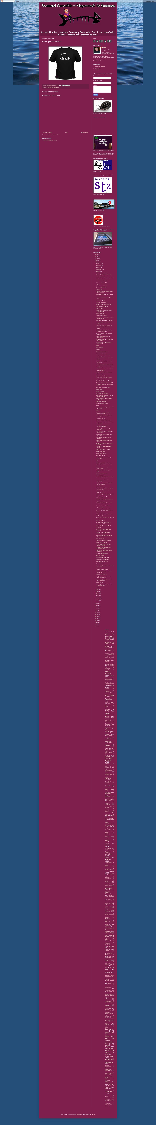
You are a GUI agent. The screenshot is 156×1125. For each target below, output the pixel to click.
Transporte (107, 1087)
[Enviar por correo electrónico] (62, 85)
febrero (97, 599)
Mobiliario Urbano (107, 919)
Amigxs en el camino (109, 653)
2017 (96, 610)
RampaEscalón (108, 994)
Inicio (66, 132)
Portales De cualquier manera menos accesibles (109, 981)
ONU (109, 938)
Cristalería (112, 725)
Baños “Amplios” (99, 374)
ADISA (109, 650)
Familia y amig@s (108, 806)
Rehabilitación (107, 1012)
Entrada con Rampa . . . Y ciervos (103, 449)
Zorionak (106, 1105)
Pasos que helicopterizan (101, 315)
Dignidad (107, 751)
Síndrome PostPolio (107, 1046)
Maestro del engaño (100, 391)
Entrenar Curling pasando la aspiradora (104, 320)
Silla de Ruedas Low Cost (101, 273)
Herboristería (107, 833)
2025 (96, 256)
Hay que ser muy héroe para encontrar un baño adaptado (104, 396)
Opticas (106, 939)
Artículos (110, 658)
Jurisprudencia (108, 878)
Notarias (106, 932)
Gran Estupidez (110, 819)
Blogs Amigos (109, 679)
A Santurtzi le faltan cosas (109, 633)
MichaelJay (79, 1114)
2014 (96, 616)
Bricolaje (106, 680)
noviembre (98, 265)
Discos (106, 752)
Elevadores (107, 771)
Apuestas (106, 657)
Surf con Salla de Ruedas (101, 542)
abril (97, 595)
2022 (96, 262)
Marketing (107, 913)
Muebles (106, 924)
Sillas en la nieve (99, 347)
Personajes (108, 957)
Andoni (104, 47)
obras (106, 935)
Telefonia (106, 1074)
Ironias (111, 871)
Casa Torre (111, 696)
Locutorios (109, 902)
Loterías (106, 907)
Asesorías (107, 661)
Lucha (112, 907)
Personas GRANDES (107, 959)
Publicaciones (108, 988)
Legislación (107, 884)
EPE (109, 785)
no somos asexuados (109, 930)
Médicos (109, 915)
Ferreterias (107, 808)
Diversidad (107, 756)
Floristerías (107, 811)
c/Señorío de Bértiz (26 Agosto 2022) (104, 325)
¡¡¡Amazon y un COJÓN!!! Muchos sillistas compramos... (103, 533)
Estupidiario (107, 801)
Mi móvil (98, 410)
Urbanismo (109, 1091)
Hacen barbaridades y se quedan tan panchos (109, 824)
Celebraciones (108, 699)
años (110, 656)
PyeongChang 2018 (109, 990)
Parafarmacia (107, 943)
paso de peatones (55, 87)
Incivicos (107, 857)
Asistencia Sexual (108, 662)
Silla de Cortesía (99, 515)
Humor (107, 845)
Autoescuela (107, 668)
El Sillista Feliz (99, 289)
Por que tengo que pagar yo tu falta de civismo (109, 977)
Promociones (107, 986)
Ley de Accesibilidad (109, 887)
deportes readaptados (108, 740)
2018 (96, 608)
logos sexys (109, 904)
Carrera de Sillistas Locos (101, 287)
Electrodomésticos (108, 770)
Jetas (112, 873)
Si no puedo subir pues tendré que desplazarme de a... (103, 576)
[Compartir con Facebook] (67, 85)
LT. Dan (97, 587)
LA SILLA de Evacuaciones (102, 393)
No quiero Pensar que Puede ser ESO (104, 382)
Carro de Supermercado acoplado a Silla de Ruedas (104, 275)
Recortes (107, 1005)
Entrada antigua (84, 132)
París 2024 (111, 946)
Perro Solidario (99, 308)
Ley (111, 885)
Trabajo (109, 1085)
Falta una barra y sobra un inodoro (103, 420)
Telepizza (112, 1074)
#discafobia (107, 631)
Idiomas (112, 846)
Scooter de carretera (100, 451)
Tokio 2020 (111, 1084)
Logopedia (107, 903)
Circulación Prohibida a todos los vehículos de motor (103, 545)
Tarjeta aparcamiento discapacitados (108, 1069)
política (109, 972)
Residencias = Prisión (101, 353)
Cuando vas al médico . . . (101, 453)
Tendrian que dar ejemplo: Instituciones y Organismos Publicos (109, 1079)
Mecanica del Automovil (109, 914)
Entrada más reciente (47, 132)
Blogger (93, 1114)
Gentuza (106, 818)
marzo (97, 597)
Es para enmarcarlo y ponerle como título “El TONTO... (104, 491)
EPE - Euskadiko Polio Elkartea (50, 140)
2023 (96, 260)
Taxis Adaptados (108, 1073)
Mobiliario (107, 917)
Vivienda (109, 1100)
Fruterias (109, 816)
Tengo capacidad (109, 1083)
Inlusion (106, 868)
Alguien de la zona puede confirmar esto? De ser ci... (104, 378)
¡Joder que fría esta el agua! (102, 496)
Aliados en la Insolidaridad (102, 306)
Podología (107, 971)
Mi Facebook (97, 68)
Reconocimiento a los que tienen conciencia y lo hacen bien (109, 1003)
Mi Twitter (97, 70)
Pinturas (106, 964)
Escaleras (107, 786)
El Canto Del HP (99, 497)
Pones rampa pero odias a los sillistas (104, 364)
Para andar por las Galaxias (102, 375)
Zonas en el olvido (108, 1104)
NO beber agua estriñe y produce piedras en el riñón (103, 523)
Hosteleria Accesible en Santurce (109, 842)
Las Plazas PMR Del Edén (102, 553)
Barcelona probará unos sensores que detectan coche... (104, 292)
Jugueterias (107, 877)
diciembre (98, 263)
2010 (96, 624)
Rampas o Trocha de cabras (109, 998)
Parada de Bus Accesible (101, 286)
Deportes (109, 738)
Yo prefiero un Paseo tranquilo (102, 559)
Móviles (110, 922)
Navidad (107, 927)
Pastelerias (107, 950)
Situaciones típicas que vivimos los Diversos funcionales (109, 1052)
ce (109, 698)
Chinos (109, 703)
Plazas (112, 965)
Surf (97, 460)
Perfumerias (109, 953)
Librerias (110, 895)
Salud (113, 1017)
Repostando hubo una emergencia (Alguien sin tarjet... (103, 548)
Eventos (106, 803)
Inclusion (108, 859)
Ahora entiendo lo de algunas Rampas (104, 514)
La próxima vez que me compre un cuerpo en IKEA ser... (103, 412)
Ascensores (107, 660)
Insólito (112, 869)
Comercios (107, 711)
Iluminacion (107, 852)
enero (97, 600)
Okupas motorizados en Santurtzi (103, 462)
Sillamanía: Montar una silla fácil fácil (104, 415)
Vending (106, 1096)
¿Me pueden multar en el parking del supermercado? (104, 467)
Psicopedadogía (108, 987)
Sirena (97, 345)
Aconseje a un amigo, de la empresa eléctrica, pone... (104, 355)
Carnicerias (107, 691)
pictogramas (107, 963)
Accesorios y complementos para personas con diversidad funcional (109, 643)
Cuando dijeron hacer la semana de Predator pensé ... (104, 584)
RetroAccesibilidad (109, 1013)
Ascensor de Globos (100, 300)
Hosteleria (107, 839)
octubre (98, 267)
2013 (96, 618)
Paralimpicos (108, 945)
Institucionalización (100, 538)
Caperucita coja (99, 486)
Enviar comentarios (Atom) (54, 134)
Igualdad (109, 848)
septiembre (98, 269)
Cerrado (112, 702)
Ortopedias (107, 940)
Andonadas (111, 654)
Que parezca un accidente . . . (102, 351)
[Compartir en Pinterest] (69, 85)
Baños (112, 675)
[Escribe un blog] (64, 85)
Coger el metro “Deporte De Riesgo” (104, 380)
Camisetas (49, 87)
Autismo (109, 667)
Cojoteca (106, 706)
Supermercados (108, 1066)
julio (97, 589)
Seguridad (107, 1026)
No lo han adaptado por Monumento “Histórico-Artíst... (104, 536)
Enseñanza (107, 782)
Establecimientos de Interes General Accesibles (109, 789)
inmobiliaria (107, 869)
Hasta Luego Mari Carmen (102, 561)
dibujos (106, 748)
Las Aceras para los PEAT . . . (102, 281)
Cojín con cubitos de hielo (101, 473)
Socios (111, 1058)
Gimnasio (112, 818)
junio (97, 591)
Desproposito (107, 746)
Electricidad (110, 769)
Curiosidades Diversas (108, 730)
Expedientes (107, 804)
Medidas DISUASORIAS (101, 574)
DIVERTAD (107, 763)
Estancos (109, 800)
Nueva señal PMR (100, 582)
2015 (96, 614)
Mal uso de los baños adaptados (109, 910)
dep (113, 737)
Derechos (107, 745)
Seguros (106, 1027)
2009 (96, 626)
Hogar (106, 837)
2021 (96, 603)
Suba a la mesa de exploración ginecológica (103, 337)
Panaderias (107, 942)
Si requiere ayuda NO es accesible (103, 540)
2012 (96, 620)
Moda (106, 921)
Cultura (106, 728)
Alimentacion (107, 651)
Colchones (107, 707)
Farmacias (107, 807)
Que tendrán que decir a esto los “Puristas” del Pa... (103, 417)
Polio (112, 971)
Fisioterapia (107, 810)
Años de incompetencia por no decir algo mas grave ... (104, 580)
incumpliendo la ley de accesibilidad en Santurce (109, 864)
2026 (96, 254)
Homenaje (111, 837)
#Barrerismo (98, 349)
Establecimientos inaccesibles (109, 793)
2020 (96, 605)
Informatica (107, 866)
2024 (96, 258)
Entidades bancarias (109, 784)
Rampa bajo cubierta (100, 455)
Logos (112, 903)
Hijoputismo (107, 834)
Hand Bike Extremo (100, 555)
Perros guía (111, 956)
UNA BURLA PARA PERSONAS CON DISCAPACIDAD (104, 311)
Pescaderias (107, 961)
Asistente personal (109, 664)
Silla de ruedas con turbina (102, 403)
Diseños (106, 753)
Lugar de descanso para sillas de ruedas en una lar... (103, 425)
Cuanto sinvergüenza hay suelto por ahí (105, 494)
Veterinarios (107, 1097)
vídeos (112, 1099)
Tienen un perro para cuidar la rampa (104, 304)
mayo (97, 593)
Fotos (112, 815)
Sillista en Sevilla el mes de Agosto (103, 525)
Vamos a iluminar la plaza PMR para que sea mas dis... (104, 506)
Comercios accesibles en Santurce (109, 715)
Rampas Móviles (109, 995)
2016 (96, 612)
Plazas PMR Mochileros (101, 401)
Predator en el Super (100, 520)
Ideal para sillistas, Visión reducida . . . (104, 372)
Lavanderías (107, 880)
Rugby (97, 405)
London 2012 (108, 906)
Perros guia (109, 954)
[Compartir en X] (65, 85)
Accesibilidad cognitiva (109, 639)
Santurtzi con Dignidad (100, 66)
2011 (96, 622)
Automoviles (107, 669)
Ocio (113, 936)
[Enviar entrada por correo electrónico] (60, 85)
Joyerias (110, 874)
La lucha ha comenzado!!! (101, 302)
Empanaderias (107, 773)
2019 (96, 607)
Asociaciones (111, 665)
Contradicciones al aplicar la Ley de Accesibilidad (109, 723)
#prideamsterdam (100, 563)
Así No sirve (98, 527)
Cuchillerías (109, 727)
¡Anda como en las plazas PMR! (103, 387)
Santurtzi (107, 1024)
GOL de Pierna (99, 389)
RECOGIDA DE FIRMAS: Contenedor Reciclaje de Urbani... (104, 331)
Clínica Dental (108, 705)
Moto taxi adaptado (100, 475)
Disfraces (107, 755)
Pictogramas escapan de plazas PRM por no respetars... (104, 483)
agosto (97, 271)
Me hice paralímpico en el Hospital (103, 509)
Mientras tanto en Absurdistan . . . (103, 557)
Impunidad (108, 854)
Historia (107, 836)
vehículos (107, 1095)
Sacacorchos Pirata (100, 313)
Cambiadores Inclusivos (109, 683)
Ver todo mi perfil (97, 60)
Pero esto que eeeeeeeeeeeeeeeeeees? (102, 568)
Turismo (106, 1088)
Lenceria (106, 885)
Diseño (110, 752)
